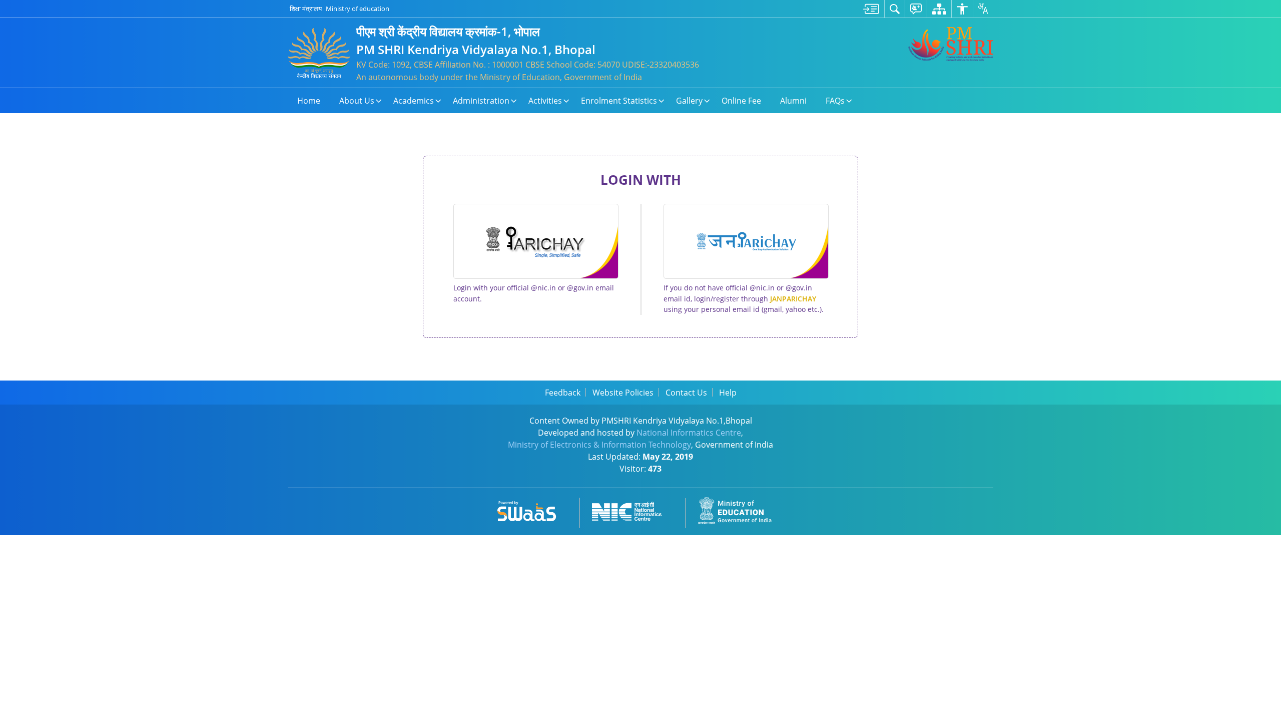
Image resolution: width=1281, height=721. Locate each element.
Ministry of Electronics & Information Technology (599, 444)
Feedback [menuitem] (562, 392)
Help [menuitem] (728, 392)
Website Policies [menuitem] (623, 392)
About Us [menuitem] (356, 100)
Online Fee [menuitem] (741, 100)
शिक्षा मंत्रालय (306, 8)
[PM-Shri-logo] (950, 44)
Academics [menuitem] (413, 100)
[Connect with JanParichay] (746, 241)
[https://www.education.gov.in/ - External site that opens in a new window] (741, 509)
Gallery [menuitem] (689, 100)
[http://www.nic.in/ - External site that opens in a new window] (633, 509)
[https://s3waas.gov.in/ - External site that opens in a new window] (532, 509)
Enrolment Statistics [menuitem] (619, 100)
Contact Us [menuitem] (686, 392)
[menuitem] (871, 9)
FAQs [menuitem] (835, 100)
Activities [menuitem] (545, 100)
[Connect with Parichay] (535, 241)
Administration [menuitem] (481, 100)
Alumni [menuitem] (793, 100)
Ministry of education (357, 8)
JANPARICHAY (793, 298)
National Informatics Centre (688, 432)
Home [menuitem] (308, 100)
